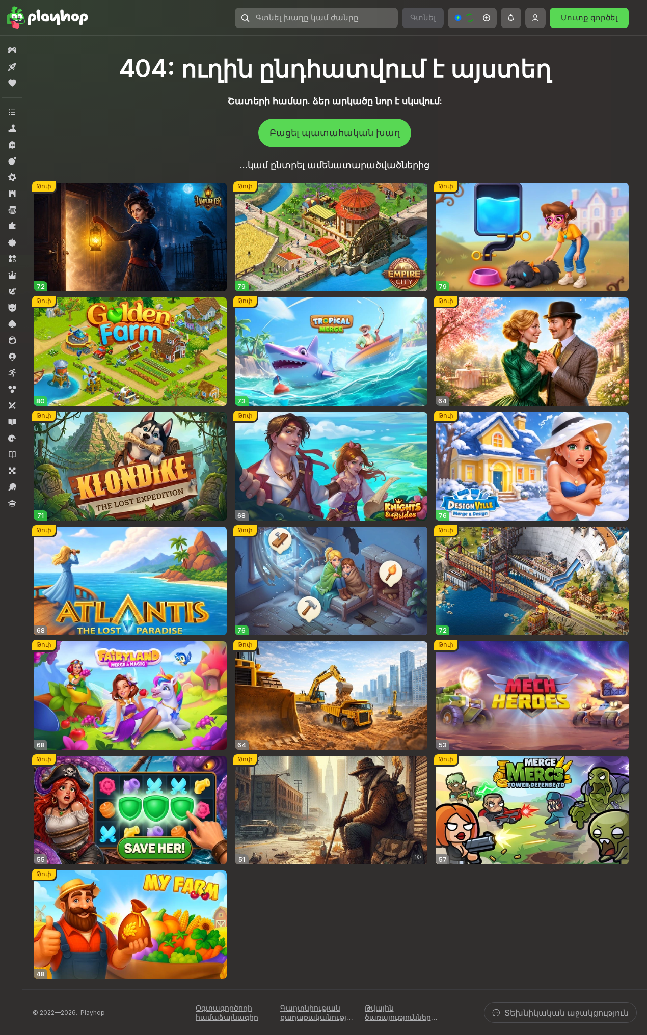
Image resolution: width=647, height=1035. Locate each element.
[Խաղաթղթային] (12, 324)
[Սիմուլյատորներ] (12, 128)
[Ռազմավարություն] (12, 193)
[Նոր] (12, 67)
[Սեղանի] (12, 470)
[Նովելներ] (12, 454)
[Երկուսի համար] (12, 405)
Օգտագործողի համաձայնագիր (227, 1012)
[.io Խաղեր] (12, 356)
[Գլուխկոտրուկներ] (12, 226)
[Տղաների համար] (12, 307)
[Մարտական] (12, 161)
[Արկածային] (12, 291)
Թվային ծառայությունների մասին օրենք (400, 1012)
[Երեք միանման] (12, 259)
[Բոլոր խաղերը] (12, 50)
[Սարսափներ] (12, 145)
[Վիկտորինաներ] (12, 503)
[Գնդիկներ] (12, 389)
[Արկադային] (12, 373)
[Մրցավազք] (12, 438)
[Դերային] (12, 275)
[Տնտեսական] (12, 210)
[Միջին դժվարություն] (12, 177)
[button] (472, 18)
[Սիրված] (12, 83)
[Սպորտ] (12, 487)
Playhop (92, 1012)
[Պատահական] (12, 242)
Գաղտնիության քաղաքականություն (317, 1012)
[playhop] (47, 18)
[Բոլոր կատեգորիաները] (12, 112)
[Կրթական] (12, 422)
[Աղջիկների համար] (12, 340)
